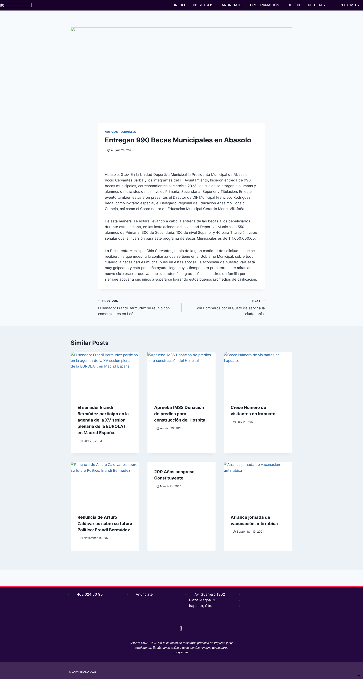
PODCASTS (349, 5)
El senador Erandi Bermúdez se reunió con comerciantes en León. (134, 307)
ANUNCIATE (232, 5)
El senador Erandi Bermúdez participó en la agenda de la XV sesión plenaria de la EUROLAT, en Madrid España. (103, 420)
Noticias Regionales (120, 131)
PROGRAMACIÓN (264, 5)
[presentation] (105, 375)
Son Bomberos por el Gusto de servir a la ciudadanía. (230, 307)
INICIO (179, 5)
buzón (294, 5)
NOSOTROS (203, 5)
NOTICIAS (316, 5)
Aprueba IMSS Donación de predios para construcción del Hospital (180, 414)
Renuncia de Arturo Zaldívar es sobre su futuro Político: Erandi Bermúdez (105, 523)
